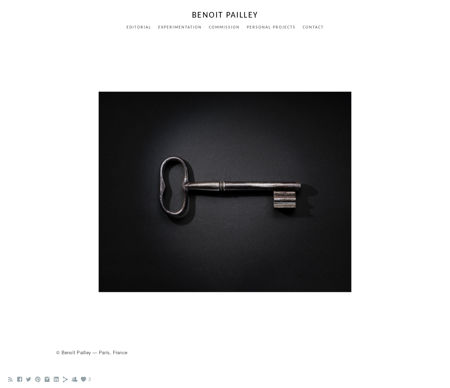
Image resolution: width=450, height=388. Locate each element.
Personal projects (271, 27)
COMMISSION (224, 27)
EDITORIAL (139, 27)
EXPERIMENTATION (180, 27)
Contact (313, 27)
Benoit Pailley (225, 15)
